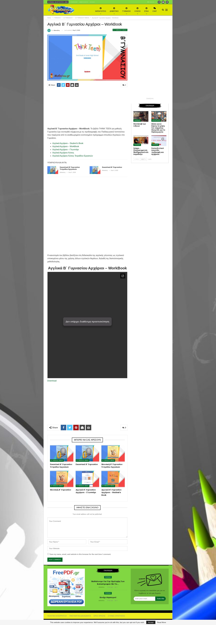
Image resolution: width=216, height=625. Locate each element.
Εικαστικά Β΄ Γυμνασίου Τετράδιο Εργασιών (70, 168)
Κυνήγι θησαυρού (108, 597)
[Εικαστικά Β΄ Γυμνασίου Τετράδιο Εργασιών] (52, 170)
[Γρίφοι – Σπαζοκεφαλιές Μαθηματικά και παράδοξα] (140, 140)
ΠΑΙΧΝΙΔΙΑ (137, 120)
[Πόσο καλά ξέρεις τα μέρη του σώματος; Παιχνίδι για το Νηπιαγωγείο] (158, 116)
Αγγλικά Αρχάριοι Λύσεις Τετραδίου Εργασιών (72, 156)
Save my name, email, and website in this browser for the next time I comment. (80, 554)
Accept (151, 622)
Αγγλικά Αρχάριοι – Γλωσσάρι (65, 149)
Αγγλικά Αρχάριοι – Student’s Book (67, 143)
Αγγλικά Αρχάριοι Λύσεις (63, 153)
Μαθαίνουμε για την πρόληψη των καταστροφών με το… (108, 582)
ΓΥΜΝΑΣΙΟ (126, 11)
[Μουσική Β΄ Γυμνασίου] (61, 479)
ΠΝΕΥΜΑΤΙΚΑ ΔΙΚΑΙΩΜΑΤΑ (80, 616)
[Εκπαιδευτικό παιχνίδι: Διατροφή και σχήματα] (158, 140)
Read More (161, 622)
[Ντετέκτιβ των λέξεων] (140, 116)
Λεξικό (92, 2)
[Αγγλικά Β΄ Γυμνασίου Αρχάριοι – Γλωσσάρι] (87, 479)
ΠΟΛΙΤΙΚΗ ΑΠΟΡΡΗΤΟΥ (57, 616)
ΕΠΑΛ (146, 11)
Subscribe (160, 599)
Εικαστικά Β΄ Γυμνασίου (112, 167)
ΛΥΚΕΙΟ (137, 11)
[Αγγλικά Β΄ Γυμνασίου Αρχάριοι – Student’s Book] (113, 479)
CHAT (154, 11)
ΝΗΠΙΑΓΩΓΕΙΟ (100, 11)
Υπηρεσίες (74, 2)
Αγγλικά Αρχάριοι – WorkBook (65, 146)
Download (51, 381)
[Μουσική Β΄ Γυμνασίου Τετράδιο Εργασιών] (113, 453)
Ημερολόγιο (83, 2)
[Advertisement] (87, 107)
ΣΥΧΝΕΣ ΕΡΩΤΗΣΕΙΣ (116, 616)
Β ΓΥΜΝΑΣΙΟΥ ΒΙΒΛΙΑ (120, 30)
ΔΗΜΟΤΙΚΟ (114, 11)
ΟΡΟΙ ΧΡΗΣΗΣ (99, 616)
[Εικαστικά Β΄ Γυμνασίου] (95, 170)
